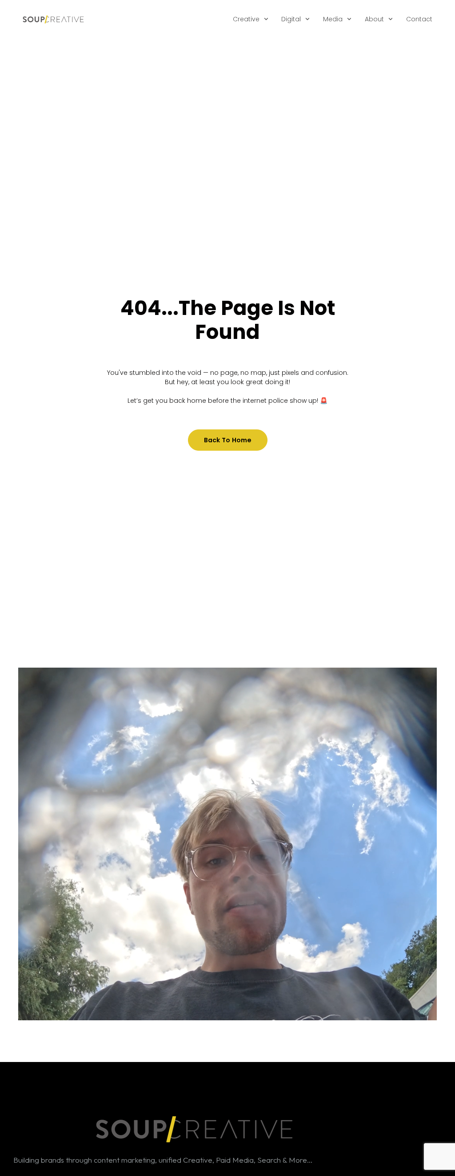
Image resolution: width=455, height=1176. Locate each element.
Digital (291, 19)
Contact (419, 19)
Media (333, 19)
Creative (246, 19)
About (374, 19)
